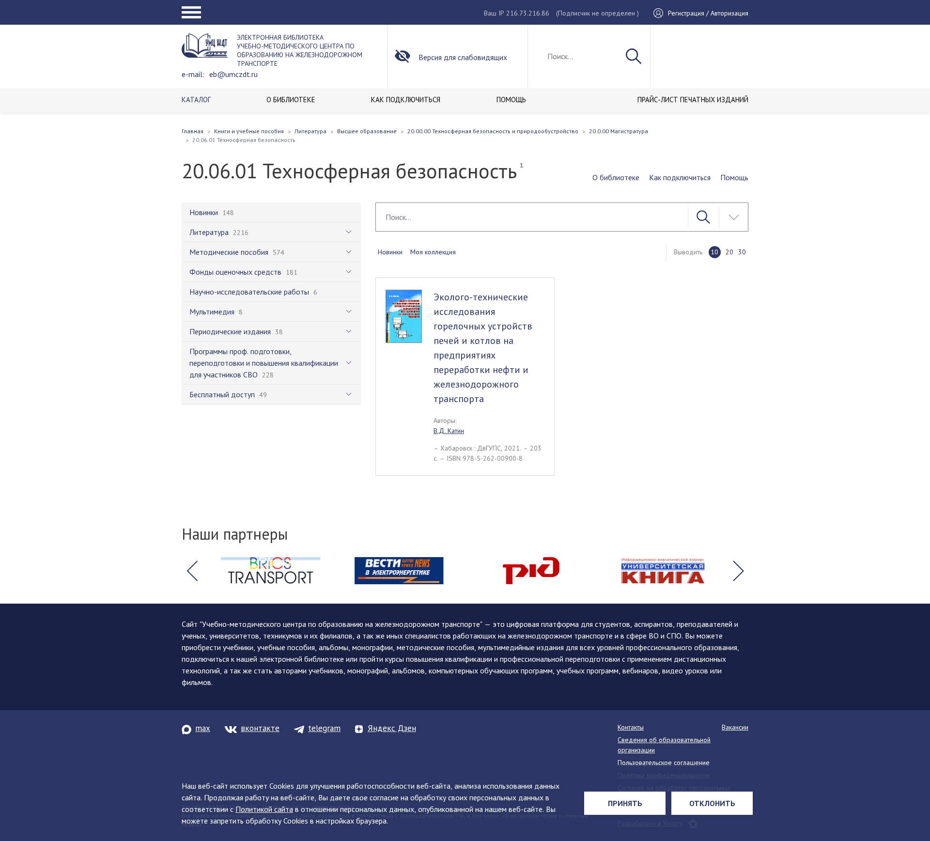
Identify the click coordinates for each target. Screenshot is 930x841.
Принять (625, 803)
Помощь (734, 177)
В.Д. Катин (449, 430)
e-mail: (193, 74)
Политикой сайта (264, 809)
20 (729, 252)
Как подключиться (680, 177)
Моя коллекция (433, 252)
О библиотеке (615, 177)
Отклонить (712, 803)
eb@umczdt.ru (233, 74)
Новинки (390, 252)
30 (742, 252)
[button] (192, 571)
